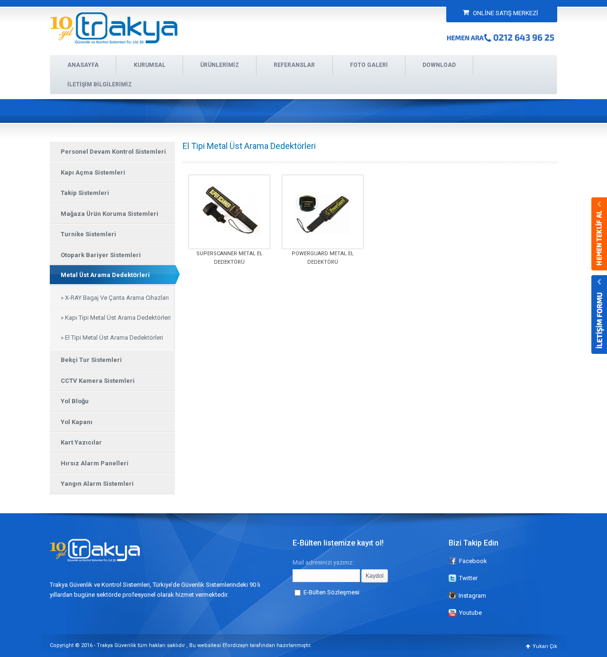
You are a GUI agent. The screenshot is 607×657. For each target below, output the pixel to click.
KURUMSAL (150, 65)
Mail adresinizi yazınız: (323, 562)
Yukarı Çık (545, 646)
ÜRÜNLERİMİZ (219, 65)
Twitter (468, 578)
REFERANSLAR (294, 65)
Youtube (470, 612)
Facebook (473, 560)
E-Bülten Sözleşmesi (331, 592)
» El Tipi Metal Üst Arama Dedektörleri (112, 337)
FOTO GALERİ (369, 65)
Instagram (472, 595)
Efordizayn (235, 645)
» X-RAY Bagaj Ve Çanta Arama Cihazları (115, 297)
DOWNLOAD (439, 65)
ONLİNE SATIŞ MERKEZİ (504, 13)
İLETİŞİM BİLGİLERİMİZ (99, 84)
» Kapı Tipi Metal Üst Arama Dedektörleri (116, 317)
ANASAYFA (83, 65)
